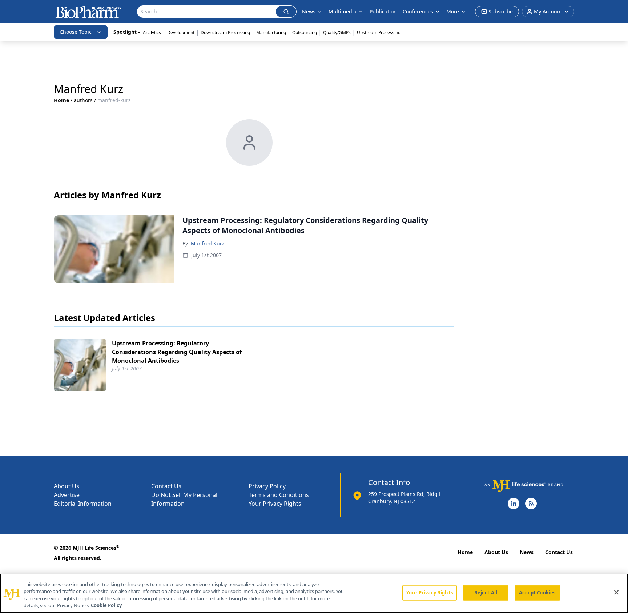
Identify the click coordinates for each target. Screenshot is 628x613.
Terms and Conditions (279, 495)
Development (180, 32)
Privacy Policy (267, 486)
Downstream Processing (225, 32)
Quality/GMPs (337, 32)
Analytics (152, 32)
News (527, 552)
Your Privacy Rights (275, 504)
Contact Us (166, 486)
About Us (66, 486)
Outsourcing (304, 32)
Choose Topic (76, 31)
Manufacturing (271, 32)
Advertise (67, 495)
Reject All (485, 592)
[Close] (616, 592)
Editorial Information (83, 504)
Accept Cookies (537, 592)
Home (61, 100)
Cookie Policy (106, 605)
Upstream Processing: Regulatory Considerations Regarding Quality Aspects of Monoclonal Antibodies (177, 352)
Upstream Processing (378, 32)
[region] (314, 593)
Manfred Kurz (208, 243)
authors (83, 100)
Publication (383, 11)
